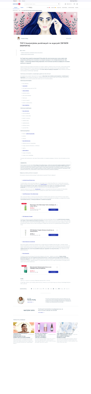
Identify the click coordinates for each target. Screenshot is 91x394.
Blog (19, 10)
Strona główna (15, 10)
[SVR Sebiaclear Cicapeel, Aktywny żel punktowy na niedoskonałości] (25, 232)
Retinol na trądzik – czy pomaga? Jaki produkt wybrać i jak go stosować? (41, 335)
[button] (29, 7)
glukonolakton (25, 150)
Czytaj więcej (40, 312)
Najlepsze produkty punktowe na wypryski (27, 54)
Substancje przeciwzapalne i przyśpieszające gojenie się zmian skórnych (32, 52)
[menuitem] (16, 7)
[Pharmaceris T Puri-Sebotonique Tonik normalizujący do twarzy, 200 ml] (25, 207)
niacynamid (25, 85)
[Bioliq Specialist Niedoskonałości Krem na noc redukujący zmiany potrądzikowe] (25, 269)
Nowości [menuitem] (23, 0)
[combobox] (42, 4)
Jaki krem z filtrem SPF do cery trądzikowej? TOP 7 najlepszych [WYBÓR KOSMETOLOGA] (65, 335)
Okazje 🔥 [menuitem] (15, 0)
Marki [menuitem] (20, 0)
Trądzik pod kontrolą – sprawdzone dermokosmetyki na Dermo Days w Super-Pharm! (21, 335)
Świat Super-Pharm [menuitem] (73, 0)
